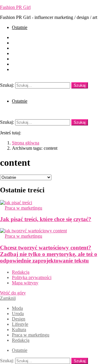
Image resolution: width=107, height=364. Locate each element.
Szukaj (80, 85)
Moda (17, 37)
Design (18, 48)
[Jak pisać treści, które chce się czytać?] (53, 202)
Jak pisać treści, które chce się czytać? (45, 219)
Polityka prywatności (31, 277)
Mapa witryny (25, 282)
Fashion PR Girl (15, 7)
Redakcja (20, 69)
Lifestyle (20, 53)
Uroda (18, 42)
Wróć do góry (13, 292)
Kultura (19, 58)
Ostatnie (19, 27)
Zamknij (8, 298)
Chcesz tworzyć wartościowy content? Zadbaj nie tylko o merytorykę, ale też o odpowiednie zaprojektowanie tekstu (48, 254)
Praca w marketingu (30, 64)
